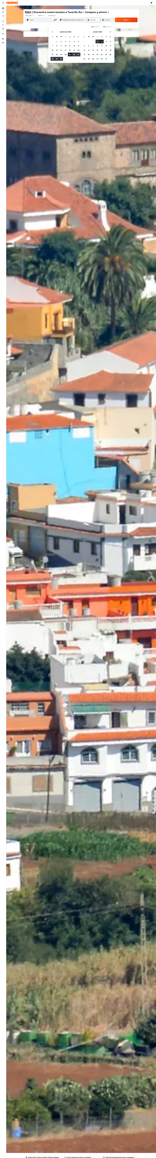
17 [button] (65, 50)
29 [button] (57, 59)
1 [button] (97, 41)
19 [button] (74, 50)
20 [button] (78, 50)
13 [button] (78, 46)
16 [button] (61, 50)
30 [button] (61, 59)
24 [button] (65, 54)
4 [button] (69, 41)
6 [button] (78, 41)
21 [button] (52, 54)
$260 (28, 12)
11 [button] (69, 46)
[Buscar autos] (3, 16)
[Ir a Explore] (3, 21)
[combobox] (29, 15)
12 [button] (74, 46)
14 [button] (52, 50)
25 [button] (70, 54)
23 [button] (61, 54)
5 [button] (74, 41)
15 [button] (57, 50)
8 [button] (56, 46)
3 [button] (65, 41)
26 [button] (74, 54)
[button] (3, 3)
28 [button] (52, 59)
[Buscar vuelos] (3, 8)
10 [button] (65, 46)
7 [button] (52, 46)
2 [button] (61, 41)
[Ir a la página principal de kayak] (12, 3)
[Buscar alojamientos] (3, 12)
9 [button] (61, 46)
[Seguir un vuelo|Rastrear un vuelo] (3, 25)
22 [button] (57, 54)
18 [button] (70, 50)
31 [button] (106, 59)
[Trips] (3, 34)
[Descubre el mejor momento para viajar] (3, 28)
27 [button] (78, 54)
